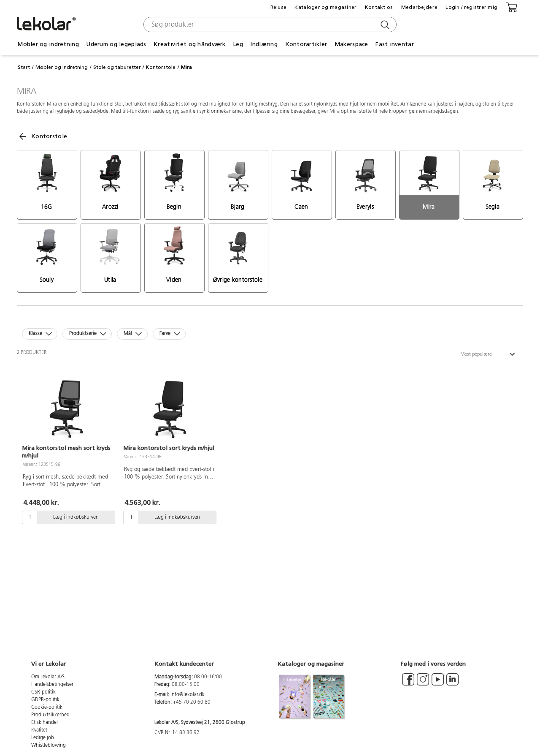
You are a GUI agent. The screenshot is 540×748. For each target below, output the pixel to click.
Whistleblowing (48, 745)
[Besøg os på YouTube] (438, 683)
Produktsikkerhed (50, 715)
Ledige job (42, 737)
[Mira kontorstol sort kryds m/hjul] (168, 408)
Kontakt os (379, 7)
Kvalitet (39, 730)
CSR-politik (43, 692)
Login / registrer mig (471, 7)
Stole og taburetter (117, 67)
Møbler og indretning (61, 67)
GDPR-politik (45, 699)
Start (24, 67)
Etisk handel (44, 722)
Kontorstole (161, 67)
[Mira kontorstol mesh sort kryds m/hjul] (67, 408)
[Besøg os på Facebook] (408, 683)
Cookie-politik (46, 707)
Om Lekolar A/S (48, 677)
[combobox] (269, 24)
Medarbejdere (419, 7)
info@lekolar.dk (187, 694)
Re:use (278, 7)
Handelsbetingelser (52, 684)
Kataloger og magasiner (325, 7)
